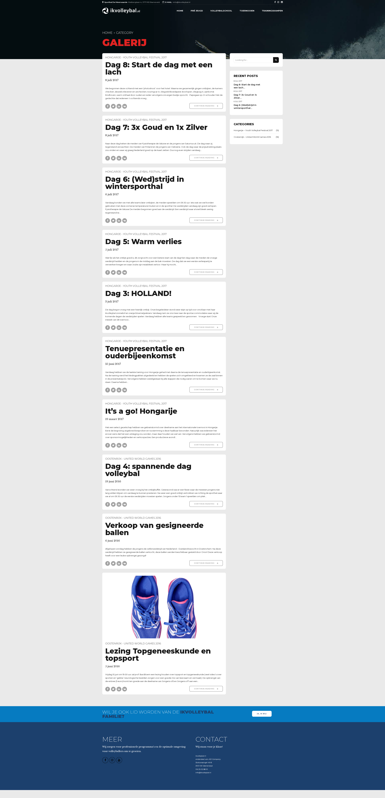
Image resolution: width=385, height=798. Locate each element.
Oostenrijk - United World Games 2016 (133, 458)
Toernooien (247, 10)
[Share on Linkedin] (119, 106)
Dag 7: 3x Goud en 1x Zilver (156, 127)
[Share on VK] (124, 106)
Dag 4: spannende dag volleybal (148, 470)
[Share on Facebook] (107, 106)
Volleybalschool (221, 10)
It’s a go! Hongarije (141, 411)
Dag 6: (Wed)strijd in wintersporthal (144, 183)
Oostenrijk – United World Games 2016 (252, 137)
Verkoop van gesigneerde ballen (154, 529)
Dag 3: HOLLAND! (138, 293)
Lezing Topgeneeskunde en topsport (158, 654)
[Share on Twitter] (113, 106)
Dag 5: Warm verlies (143, 241)
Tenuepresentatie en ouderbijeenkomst (145, 352)
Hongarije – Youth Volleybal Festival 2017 (253, 130)
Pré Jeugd (197, 10)
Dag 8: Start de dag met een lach (159, 68)
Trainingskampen (272, 10)
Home (180, 10)
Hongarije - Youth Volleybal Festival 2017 (136, 57)
